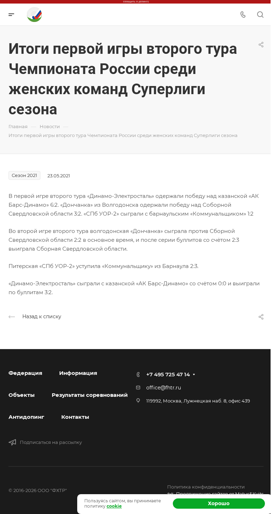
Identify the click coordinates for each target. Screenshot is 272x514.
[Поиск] (260, 14)
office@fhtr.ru (163, 387)
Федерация (25, 373)
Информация (78, 373)
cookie (114, 506)
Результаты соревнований (90, 395)
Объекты (21, 395)
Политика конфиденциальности (206, 487)
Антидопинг (26, 416)
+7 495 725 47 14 (168, 374)
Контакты (75, 416)
